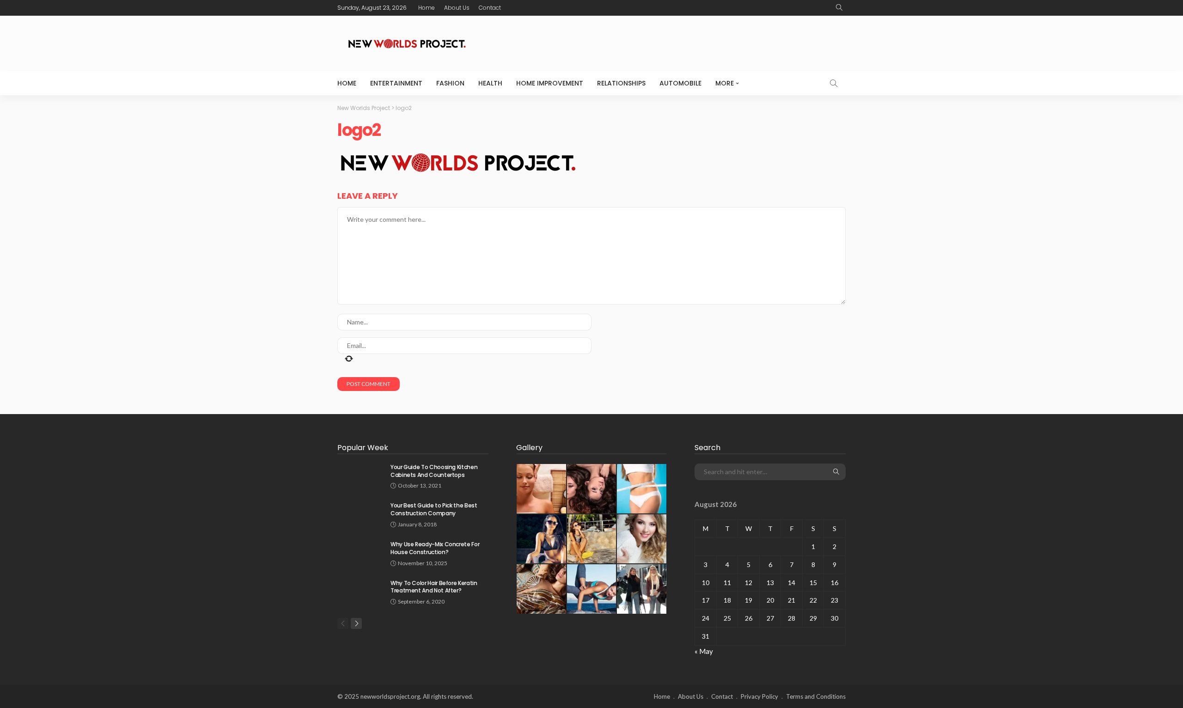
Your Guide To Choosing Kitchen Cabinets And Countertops (433, 471)
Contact (490, 8)
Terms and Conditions (816, 696)
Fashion (450, 83)
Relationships (621, 83)
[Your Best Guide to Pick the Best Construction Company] (360, 513)
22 (813, 600)
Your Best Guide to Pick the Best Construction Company (433, 509)
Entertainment (396, 83)
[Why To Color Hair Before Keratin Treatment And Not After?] (360, 591)
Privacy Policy (759, 696)
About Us (457, 8)
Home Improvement (549, 83)
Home (426, 8)
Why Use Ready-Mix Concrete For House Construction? (434, 548)
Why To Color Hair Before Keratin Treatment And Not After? (433, 587)
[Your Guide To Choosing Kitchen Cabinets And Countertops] (360, 475)
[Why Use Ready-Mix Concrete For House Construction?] (360, 552)
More (724, 83)
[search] (839, 8)
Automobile (680, 83)
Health (490, 83)
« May (704, 651)
